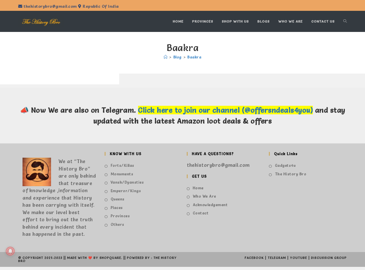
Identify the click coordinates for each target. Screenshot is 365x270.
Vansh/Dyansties (127, 182)
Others (117, 224)
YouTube (298, 258)
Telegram (277, 258)
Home (198, 188)
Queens (118, 199)
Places (117, 207)
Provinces (120, 216)
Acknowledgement (210, 204)
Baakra (194, 57)
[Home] (166, 57)
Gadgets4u (285, 165)
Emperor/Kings (126, 190)
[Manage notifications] (10, 251)
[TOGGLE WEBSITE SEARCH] (345, 21)
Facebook (254, 258)
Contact (200, 213)
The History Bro (290, 174)
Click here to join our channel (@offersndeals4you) (225, 110)
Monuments (122, 174)
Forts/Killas (122, 165)
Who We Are (204, 196)
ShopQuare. (111, 258)
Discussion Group (329, 258)
